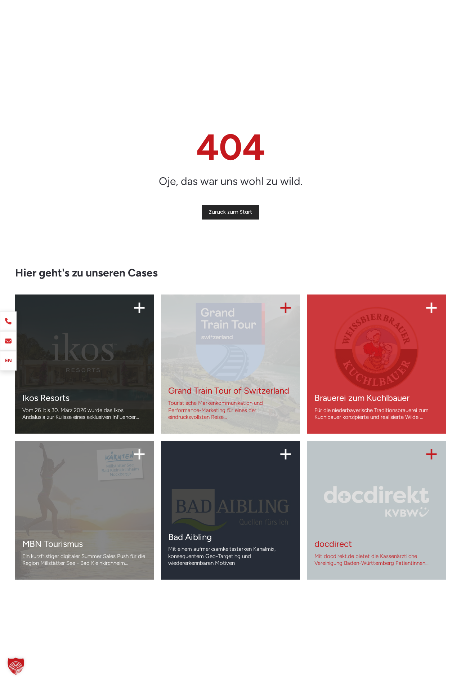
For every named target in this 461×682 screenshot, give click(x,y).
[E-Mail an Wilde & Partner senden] (8, 341)
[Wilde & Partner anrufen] (8, 321)
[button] (16, 666)
